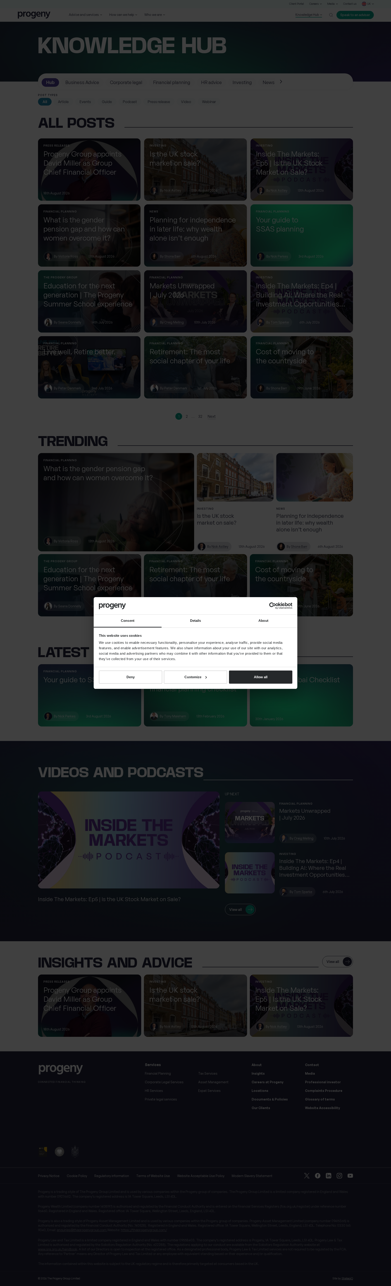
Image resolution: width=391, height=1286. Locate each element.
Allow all (260, 677)
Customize (192, 677)
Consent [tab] (127, 620)
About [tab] (263, 620)
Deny (130, 677)
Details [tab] (195, 620)
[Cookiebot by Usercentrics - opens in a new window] (272, 605)
